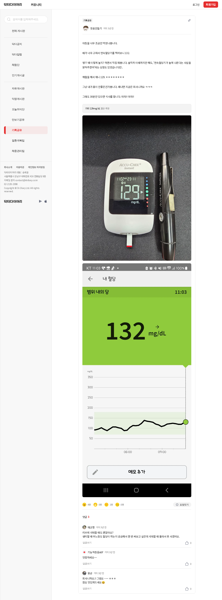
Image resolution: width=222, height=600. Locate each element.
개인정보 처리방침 (36, 167)
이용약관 (20, 167)
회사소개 (8, 167)
